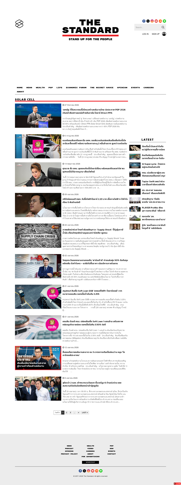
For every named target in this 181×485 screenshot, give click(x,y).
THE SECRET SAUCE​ (101, 88)
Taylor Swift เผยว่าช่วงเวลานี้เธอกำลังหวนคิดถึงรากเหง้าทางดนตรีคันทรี (153, 183)
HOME (20, 88)
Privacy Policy (69, 454)
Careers (90, 451)
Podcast (69, 448)
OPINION (122, 88)
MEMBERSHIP (90, 462)
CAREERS (149, 88)
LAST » (85, 412)
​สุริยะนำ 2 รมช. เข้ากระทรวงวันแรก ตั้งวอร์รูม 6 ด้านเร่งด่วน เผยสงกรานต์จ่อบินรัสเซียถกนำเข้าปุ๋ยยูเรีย (92, 384)
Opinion (69, 451)
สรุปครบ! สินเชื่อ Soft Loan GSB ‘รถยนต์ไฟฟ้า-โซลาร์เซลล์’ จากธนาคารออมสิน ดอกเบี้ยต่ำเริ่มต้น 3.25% (92, 292)
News (69, 446)
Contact (111, 454)
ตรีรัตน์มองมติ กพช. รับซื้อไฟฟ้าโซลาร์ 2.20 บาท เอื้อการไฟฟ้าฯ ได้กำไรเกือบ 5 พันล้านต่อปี (95, 201)
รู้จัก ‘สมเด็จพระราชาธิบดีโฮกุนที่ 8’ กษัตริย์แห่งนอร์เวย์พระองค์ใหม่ (153, 227)
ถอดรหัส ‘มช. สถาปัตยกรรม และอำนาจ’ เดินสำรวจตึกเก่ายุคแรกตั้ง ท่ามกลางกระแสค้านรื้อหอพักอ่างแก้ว (154, 218)
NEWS (29, 88)
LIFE (59, 88)
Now (111, 448)
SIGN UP (155, 34)
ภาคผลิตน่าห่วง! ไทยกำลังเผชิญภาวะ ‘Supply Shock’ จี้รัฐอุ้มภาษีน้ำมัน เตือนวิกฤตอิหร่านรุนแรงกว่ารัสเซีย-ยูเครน (93, 231)
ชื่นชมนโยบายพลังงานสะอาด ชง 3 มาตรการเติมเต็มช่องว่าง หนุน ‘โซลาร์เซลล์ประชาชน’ (94, 354)
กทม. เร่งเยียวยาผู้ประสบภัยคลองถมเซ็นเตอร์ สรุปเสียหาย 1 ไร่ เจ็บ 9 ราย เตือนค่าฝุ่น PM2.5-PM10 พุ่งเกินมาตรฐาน (153, 174)
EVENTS (135, 88)
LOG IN (145, 34)
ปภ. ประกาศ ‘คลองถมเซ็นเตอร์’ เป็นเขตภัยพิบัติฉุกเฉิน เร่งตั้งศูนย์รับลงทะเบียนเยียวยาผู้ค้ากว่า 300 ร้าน (153, 192)
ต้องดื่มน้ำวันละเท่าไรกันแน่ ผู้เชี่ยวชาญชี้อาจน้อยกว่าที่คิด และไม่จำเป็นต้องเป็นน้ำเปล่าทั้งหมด (153, 148)
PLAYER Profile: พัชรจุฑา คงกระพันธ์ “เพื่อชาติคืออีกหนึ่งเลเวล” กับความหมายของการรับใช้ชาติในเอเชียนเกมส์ (153, 209)
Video (90, 448)
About (90, 454)
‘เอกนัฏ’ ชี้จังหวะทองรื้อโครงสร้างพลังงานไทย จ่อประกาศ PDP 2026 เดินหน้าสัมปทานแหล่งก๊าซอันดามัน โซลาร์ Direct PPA (94, 111)
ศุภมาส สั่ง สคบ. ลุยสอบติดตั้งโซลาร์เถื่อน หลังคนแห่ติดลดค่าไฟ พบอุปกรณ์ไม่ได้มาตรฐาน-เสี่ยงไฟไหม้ (94, 170)
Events (111, 451)
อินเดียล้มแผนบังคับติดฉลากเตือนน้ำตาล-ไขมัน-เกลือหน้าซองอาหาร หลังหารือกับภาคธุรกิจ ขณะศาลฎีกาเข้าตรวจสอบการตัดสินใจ (153, 157)
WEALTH (40, 88)
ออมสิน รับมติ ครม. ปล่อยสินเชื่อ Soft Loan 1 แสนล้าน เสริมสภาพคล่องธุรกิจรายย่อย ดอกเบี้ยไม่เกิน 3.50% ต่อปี (93, 323)
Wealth (90, 446)
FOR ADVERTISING (91, 456)
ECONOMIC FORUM (76, 88)
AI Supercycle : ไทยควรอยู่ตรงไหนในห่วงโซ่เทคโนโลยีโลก (153, 165)
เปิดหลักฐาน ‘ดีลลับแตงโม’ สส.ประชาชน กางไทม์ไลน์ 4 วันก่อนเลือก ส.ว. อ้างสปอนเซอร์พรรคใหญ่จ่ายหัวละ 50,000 (153, 200)
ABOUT (20, 92)
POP (50, 88)
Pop (111, 446)
